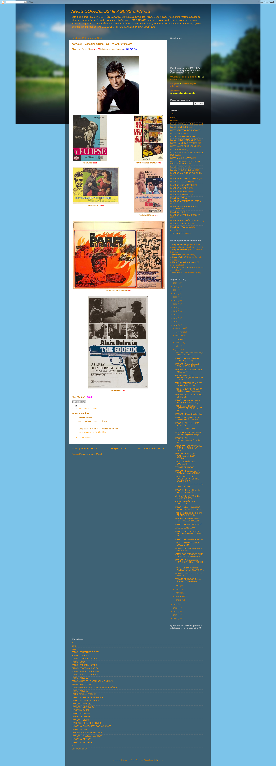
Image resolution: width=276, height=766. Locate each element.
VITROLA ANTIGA (178, 233)
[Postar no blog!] (76, 401)
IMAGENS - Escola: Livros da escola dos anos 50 (187, 491)
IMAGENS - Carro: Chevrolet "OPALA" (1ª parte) (187, 359)
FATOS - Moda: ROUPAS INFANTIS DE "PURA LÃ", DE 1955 (188, 408)
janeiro (179, 600)
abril (178, 589)
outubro (179, 335)
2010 (175, 615)
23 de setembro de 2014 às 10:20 (92, 432)
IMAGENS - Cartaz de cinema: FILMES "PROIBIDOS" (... (188, 401)
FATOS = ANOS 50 (178, 150)
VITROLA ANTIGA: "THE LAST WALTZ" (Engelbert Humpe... (188, 433)
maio (178, 586)
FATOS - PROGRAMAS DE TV (183, 140)
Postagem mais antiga (151, 448)
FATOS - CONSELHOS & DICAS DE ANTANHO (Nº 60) (188, 384)
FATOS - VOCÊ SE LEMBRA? (183, 146)
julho (178, 346)
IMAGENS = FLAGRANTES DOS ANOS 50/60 (91, 726)
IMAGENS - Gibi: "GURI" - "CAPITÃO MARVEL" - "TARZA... (186, 456)
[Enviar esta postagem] (75, 406)
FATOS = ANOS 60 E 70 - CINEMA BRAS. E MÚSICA (185, 162)
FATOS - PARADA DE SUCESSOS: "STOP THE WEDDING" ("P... (187, 479)
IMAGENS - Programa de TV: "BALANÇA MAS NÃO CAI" (187, 472)
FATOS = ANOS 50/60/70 (181, 158)
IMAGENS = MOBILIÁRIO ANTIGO (185, 221)
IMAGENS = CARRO (179, 188)
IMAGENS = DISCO (178, 198)
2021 (175, 301)
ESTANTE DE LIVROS (184, 467)
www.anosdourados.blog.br (182, 93)
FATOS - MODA (177, 134)
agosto (179, 343)
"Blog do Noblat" (179, 245)
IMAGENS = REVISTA (179, 224)
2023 (175, 294)
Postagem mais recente (85, 448)
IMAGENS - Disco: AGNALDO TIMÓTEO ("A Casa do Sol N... (189, 508)
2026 (175, 283)
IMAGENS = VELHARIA (180, 227)
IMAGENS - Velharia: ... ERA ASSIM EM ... (187, 424)
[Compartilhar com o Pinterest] (84, 401)
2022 (175, 297)
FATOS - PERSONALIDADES (182, 137)
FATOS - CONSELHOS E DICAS (184, 124)
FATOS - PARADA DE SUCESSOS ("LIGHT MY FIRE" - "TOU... (189, 378)
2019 (175, 308)
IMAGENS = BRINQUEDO (181, 185)
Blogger (159, 760)
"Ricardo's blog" (179, 257)
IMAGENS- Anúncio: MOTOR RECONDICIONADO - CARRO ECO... (188, 534)
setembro (180, 339)
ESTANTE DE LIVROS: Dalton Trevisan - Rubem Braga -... (188, 580)
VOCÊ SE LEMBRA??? (185, 429)
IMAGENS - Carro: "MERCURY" (188, 524)
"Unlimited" (176, 255)
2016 (175, 318)
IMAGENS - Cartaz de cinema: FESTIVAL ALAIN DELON (188, 520)
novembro (180, 332)
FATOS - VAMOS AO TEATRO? (183, 143)
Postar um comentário (85, 438)
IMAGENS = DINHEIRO (180, 195)
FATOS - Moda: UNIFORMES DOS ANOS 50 (187, 544)
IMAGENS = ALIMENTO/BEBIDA (184, 179)
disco (172, 121)
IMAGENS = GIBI (177, 212)
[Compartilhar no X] (78, 401)
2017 (175, 315)
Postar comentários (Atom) (90, 454)
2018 (175, 311)
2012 (175, 608)
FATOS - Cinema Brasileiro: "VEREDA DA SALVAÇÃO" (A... (189, 569)
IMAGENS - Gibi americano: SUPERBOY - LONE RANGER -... (189, 562)
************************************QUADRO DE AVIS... (189, 354)
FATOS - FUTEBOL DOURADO (183, 130)
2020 (175, 304)
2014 (175, 325)
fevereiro (179, 596)
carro (172, 117)
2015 (175, 322)
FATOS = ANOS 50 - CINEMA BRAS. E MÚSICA (92, 681)
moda (172, 230)
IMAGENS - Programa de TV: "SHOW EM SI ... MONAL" (187, 418)
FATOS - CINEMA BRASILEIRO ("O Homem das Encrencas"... (188, 390)
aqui (179, 84)
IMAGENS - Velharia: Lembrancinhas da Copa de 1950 (187, 440)
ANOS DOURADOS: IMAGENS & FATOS (110, 11)
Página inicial (118, 448)
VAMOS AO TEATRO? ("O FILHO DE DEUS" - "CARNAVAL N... (189, 555)
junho (178, 350)
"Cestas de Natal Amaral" (182, 268)
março (178, 593)
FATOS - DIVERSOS (179, 127)
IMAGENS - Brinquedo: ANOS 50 (189, 539)
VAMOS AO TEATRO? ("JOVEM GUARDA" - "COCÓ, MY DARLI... (188, 448)
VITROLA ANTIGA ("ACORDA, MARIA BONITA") (187, 497)
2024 (175, 290)
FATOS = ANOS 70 (178, 167)
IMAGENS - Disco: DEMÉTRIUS (188, 414)
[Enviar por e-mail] (73, 401)
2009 (175, 618)
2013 (175, 604)
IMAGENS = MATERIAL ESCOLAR (185, 215)
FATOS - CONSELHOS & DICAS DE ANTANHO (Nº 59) (188, 514)
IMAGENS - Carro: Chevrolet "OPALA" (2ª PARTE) (187, 365)
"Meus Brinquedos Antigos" (184, 262)
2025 (175, 287)
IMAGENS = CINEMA (88, 409)
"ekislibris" (176, 273)
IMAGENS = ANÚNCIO (180, 182)
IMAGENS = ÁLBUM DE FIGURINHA (186, 173)
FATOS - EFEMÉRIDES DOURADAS (185, 463)
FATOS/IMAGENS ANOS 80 (182, 170)
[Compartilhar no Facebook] (81, 401)
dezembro (180, 328)
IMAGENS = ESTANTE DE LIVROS (185, 201)
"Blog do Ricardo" (179, 250)
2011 (175, 611)
